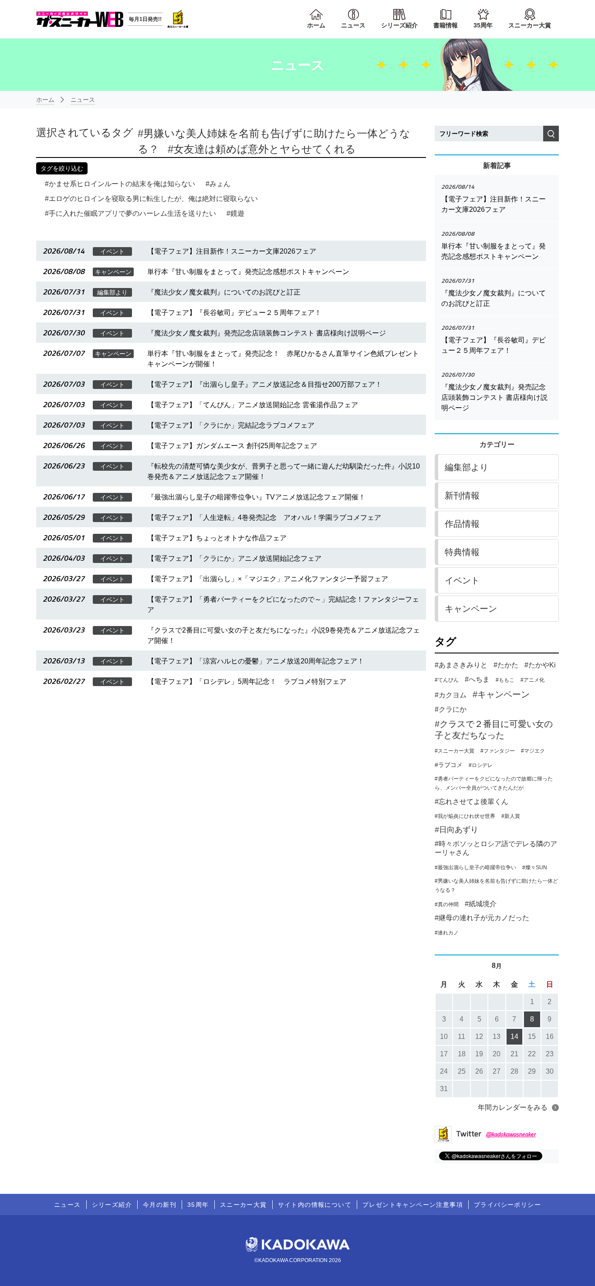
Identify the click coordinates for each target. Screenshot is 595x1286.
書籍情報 (445, 25)
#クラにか (451, 709)
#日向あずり (456, 829)
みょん (220, 184)
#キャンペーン (501, 694)
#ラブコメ (449, 764)
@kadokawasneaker (511, 1134)
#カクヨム (451, 695)
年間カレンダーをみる (513, 1107)
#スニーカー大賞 (454, 751)
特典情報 (462, 552)
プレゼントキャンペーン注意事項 (412, 1204)
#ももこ (505, 680)
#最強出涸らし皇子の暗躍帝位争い (475, 867)
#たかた (506, 665)
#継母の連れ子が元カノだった (482, 917)
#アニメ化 (532, 680)
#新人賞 (510, 816)
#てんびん (447, 680)
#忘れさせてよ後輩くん (471, 801)
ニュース (353, 25)
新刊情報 (462, 495)
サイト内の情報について (315, 1204)
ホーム (316, 25)
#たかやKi (540, 665)
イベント (462, 580)
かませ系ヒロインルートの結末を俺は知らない (122, 184)
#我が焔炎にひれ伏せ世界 (465, 816)
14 (514, 1036)
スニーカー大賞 (529, 25)
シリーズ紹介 (399, 25)
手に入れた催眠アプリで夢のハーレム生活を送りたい (132, 213)
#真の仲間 (447, 904)
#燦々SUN (534, 867)
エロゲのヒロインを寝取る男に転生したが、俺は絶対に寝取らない (153, 198)
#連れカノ (447, 933)
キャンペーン (471, 608)
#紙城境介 (481, 904)
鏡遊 (237, 213)
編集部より (466, 467)
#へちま (477, 679)
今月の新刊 (159, 1204)
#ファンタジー (497, 751)
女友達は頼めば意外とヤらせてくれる (264, 149)
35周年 (483, 25)
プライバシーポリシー (507, 1204)
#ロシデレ (481, 765)
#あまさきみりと (461, 665)
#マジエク (533, 751)
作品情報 (462, 524)
